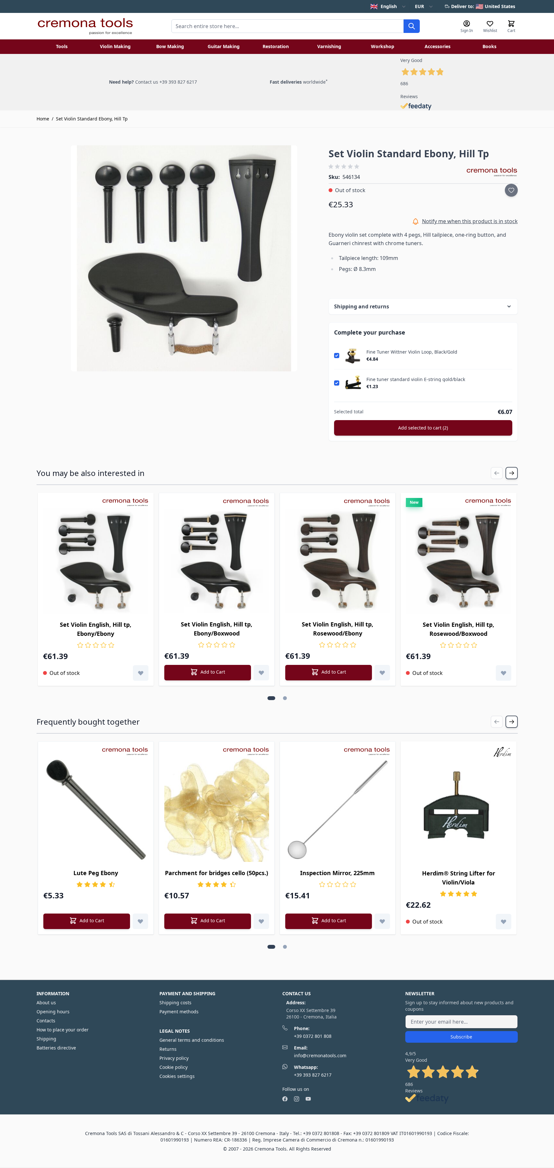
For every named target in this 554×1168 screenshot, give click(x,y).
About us (46, 1002)
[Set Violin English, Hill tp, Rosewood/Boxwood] (458, 561)
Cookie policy (173, 1067)
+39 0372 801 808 (312, 1036)
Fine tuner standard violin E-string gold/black (415, 379)
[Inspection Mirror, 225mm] (337, 809)
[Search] (412, 26)
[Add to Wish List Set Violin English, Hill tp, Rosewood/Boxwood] (503, 673)
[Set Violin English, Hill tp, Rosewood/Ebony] (337, 561)
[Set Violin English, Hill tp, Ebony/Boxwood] (216, 561)
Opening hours (53, 1011)
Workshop (382, 46)
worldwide (299, 82)
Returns (168, 1049)
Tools (62, 46)
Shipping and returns (361, 306)
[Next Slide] (511, 473)
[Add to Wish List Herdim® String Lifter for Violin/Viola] (503, 921)
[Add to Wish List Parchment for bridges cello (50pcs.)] (261, 921)
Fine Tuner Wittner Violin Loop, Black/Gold (411, 352)
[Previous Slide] (497, 473)
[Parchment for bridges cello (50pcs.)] (216, 809)
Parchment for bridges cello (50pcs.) (216, 873)
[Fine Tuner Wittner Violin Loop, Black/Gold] (353, 355)
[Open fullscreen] (184, 258)
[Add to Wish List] (511, 190)
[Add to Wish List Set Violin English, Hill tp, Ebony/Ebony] (140, 673)
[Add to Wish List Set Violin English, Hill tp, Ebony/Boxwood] (261, 672)
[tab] (271, 698)
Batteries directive (56, 1048)
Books (489, 46)
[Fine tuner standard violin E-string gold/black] (353, 383)
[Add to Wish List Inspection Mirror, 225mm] (382, 921)
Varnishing (329, 46)
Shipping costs (175, 1002)
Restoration (276, 46)
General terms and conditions (191, 1040)
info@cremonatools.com (320, 1055)
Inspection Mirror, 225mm (337, 873)
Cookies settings (177, 1076)
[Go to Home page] (85, 26)
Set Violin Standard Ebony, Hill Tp (92, 119)
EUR (419, 6)
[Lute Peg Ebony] (95, 809)
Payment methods (179, 1011)
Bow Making (170, 46)
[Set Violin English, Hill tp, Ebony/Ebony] (95, 561)
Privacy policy (174, 1058)
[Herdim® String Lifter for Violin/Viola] (458, 809)
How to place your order (63, 1030)
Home (43, 119)
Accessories (438, 46)
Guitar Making (224, 46)
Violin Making (115, 46)
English (383, 6)
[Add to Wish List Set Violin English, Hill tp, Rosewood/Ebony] (382, 672)
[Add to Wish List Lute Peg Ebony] (140, 921)
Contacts (46, 1021)
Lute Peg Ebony (95, 873)
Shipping (46, 1039)
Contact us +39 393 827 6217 (166, 82)
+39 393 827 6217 (312, 1075)
